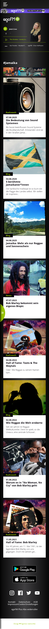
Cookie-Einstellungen (28, 604)
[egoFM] (11, 21)
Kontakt (11, 602)
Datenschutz (24, 602)
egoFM (30, 45)
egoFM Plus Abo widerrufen (24, 609)
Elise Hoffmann (38, 45)
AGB (35, 602)
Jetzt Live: (13, 29)
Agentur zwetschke (28, 624)
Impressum (13, 604)
